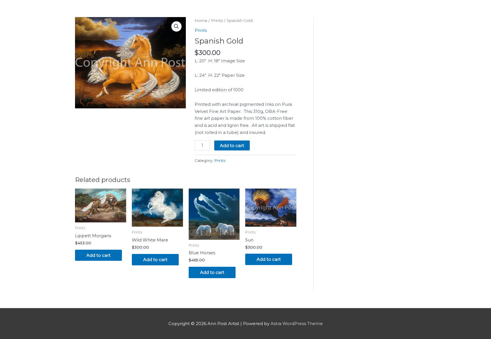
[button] (176, 26)
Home (201, 20)
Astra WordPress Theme (297, 323)
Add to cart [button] (98, 255)
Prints (217, 20)
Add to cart (232, 145)
